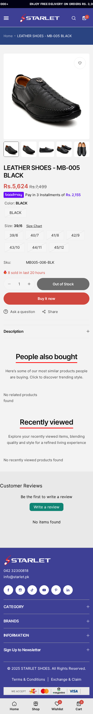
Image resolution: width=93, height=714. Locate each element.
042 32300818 (16, 570)
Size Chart (34, 226)
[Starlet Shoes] (40, 18)
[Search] (73, 18)
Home (8, 36)
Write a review (46, 507)
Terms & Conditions (28, 679)
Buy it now (46, 298)
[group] (46, 96)
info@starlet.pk (16, 577)
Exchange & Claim (66, 679)
